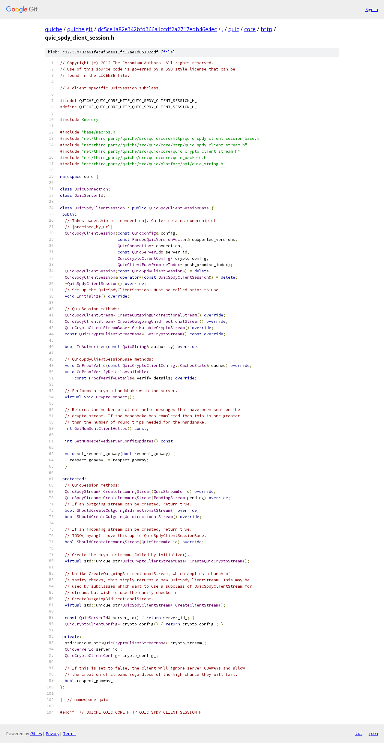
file (168, 52)
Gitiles (36, 733)
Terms (69, 733)
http (266, 29)
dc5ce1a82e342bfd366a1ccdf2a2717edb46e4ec (157, 29)
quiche (53, 29)
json (373, 733)
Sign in (371, 9)
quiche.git (80, 29)
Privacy (52, 733)
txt (358, 733)
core (250, 29)
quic (233, 29)
